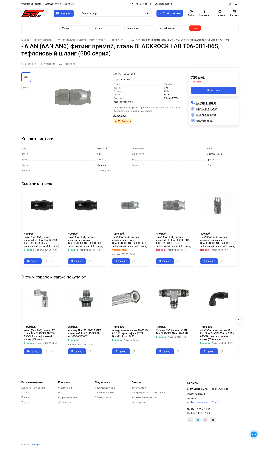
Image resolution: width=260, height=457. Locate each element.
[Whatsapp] (190, 419)
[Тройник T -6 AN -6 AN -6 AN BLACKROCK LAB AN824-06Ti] (174, 304)
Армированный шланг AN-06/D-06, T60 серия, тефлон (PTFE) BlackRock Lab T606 (130, 333)
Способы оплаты (104, 392)
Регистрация (139, 402)
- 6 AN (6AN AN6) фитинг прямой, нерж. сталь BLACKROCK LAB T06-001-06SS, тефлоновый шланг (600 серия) (129, 242)
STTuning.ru (35, 444)
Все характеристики (123, 102)
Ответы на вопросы (31, 4)
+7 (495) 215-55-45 (140, 3)
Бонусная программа (33, 387)
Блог (60, 392)
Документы (64, 402)
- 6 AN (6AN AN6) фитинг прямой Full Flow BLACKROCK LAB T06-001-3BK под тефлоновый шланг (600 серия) (41, 242)
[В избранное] (45, 261)
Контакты (69, 4)
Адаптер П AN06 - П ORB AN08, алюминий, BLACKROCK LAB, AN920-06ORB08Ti (85, 333)
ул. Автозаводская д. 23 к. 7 (203, 402)
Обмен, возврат (104, 397)
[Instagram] (205, 419)
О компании (65, 387)
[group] (73, 101)
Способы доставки (105, 387)
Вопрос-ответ (139, 387)
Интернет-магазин (32, 382)
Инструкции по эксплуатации (148, 392)
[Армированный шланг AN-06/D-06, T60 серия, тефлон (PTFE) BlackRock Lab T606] (130, 304)
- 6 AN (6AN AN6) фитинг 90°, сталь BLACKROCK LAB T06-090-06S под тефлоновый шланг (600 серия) (40, 335)
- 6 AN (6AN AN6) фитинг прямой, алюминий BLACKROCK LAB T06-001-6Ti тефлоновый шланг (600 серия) (217, 242)
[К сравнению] (51, 261)
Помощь (136, 382)
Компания (64, 382)
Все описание (120, 115)
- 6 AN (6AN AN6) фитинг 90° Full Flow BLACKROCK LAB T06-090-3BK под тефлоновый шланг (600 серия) (217, 335)
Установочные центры (144, 397)
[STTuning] (32, 13)
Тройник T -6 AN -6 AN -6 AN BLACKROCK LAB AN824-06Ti (172, 332)
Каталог (26, 392)
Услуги (25, 402)
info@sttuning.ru (196, 393)
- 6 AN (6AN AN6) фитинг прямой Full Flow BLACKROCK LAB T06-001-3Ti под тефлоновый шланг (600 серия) (173, 242)
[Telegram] (198, 419)
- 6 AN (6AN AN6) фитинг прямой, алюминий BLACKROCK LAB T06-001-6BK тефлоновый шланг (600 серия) (85, 242)
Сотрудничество (53, 4)
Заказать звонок (163, 4)
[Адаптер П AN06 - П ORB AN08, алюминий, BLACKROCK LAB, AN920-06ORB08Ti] (86, 304)
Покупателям (102, 382)
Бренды (25, 397)
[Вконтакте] (213, 419)
